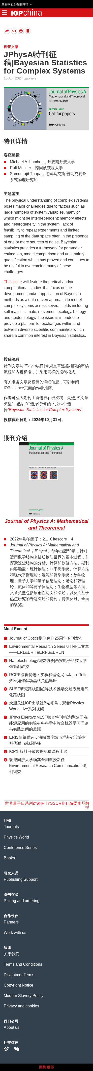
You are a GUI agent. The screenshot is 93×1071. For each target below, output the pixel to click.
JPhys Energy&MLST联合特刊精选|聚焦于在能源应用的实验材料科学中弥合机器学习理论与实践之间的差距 (49, 723)
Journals (11, 827)
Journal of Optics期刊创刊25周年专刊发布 (46, 638)
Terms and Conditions (23, 964)
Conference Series (20, 847)
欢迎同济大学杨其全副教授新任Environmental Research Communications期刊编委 (48, 766)
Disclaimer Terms (19, 975)
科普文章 (11, 47)
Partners (11, 922)
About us (11, 1027)
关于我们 (12, 954)
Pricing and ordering (21, 901)
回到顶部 (46, 1067)
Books (9, 858)
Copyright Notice (18, 985)
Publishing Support (20, 879)
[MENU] (4, 12)
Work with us (15, 932)
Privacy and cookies (21, 1006)
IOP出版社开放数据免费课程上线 (38, 751)
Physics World (16, 837)
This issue (13, 282)
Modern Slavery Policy (23, 996)
